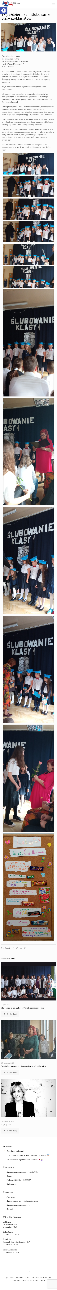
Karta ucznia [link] (11, 1184)
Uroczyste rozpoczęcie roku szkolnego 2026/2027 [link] (27, 1155)
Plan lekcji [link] (11, 1197)
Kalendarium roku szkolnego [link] (18, 1205)
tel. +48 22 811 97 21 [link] (11, 1234)
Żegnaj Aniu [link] (6, 1124)
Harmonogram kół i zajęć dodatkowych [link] (22, 1201)
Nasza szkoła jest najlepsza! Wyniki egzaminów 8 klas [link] (22, 1008)
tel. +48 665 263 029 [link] (11, 1252)
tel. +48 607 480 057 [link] (11, 1244)
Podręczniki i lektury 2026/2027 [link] (19, 1180)
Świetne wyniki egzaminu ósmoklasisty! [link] (22, 1159)
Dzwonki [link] (10, 1209)
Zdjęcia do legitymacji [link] (15, 1151)
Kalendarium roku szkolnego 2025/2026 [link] (22, 1172)
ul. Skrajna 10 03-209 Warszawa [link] (10, 1223)
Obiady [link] (9, 1176)
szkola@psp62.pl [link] (10, 1227)
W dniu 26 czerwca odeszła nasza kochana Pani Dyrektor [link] (23, 1066)
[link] (3, 10)
